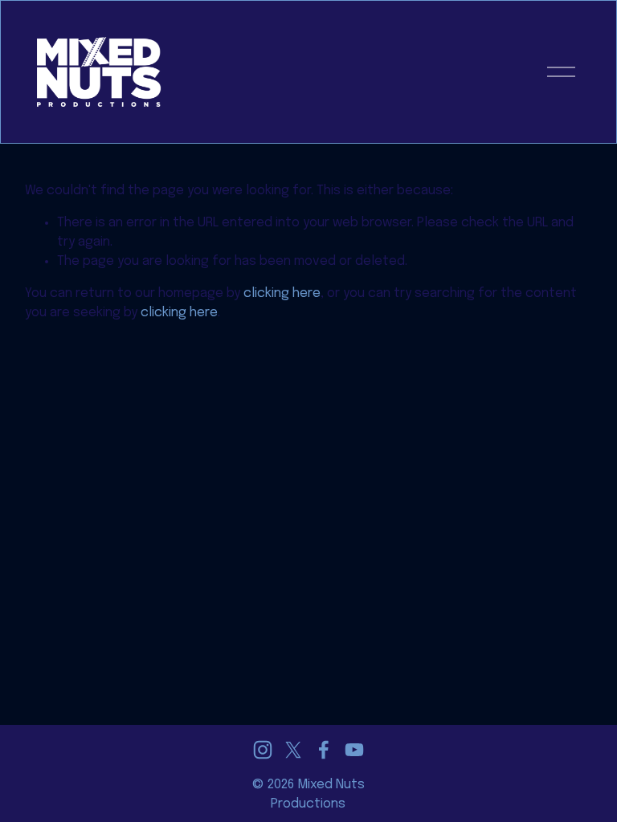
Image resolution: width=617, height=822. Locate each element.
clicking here (282, 293)
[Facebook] (323, 749)
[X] (293, 749)
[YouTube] (354, 749)
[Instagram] (262, 749)
